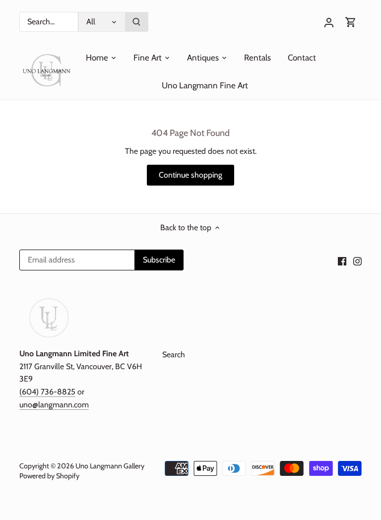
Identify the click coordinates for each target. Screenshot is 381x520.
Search (173, 354)
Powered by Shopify (49, 475)
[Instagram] (357, 260)
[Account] (329, 22)
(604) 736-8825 (47, 391)
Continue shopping (190, 175)
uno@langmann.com (54, 404)
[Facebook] (342, 260)
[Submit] (136, 21)
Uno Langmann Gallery (109, 465)
